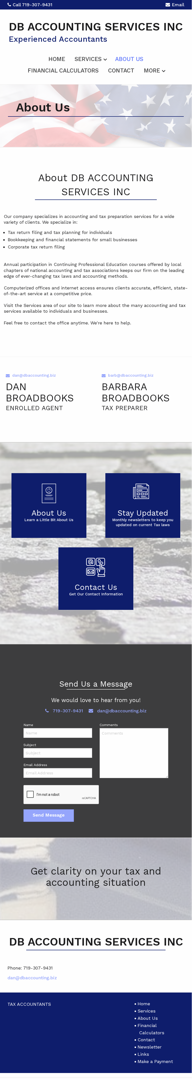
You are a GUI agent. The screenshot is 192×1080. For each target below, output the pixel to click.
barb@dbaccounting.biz (131, 375)
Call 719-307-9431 (32, 4)
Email (178, 4)
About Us (129, 59)
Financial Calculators (63, 70)
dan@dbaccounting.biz (34, 375)
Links (143, 1054)
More (152, 70)
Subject (29, 745)
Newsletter (150, 1047)
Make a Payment (155, 1061)
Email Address (35, 765)
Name (28, 725)
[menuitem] (56, 58)
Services (88, 59)
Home (56, 59)
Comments (109, 725)
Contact (121, 70)
